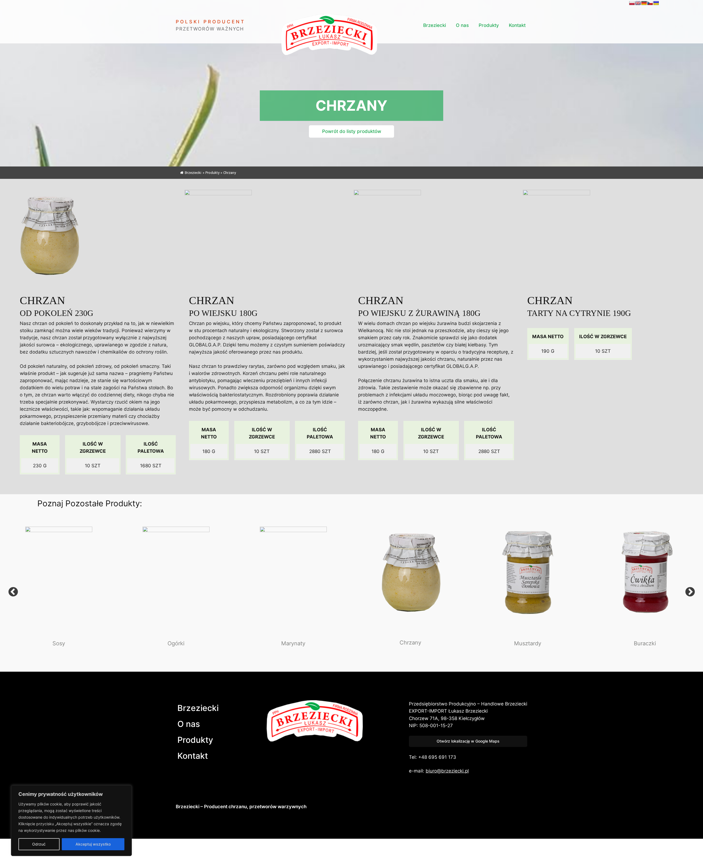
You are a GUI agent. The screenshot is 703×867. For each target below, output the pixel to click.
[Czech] (650, 3)
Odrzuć (39, 844)
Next (690, 592)
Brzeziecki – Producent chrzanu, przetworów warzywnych (241, 806)
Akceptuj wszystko (93, 844)
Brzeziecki (193, 173)
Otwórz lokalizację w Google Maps (468, 741)
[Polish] (632, 3)
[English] (638, 3)
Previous (13, 592)
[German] (644, 3)
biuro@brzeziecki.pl (447, 771)
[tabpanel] (58, 592)
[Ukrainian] (656, 3)
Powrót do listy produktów (351, 131)
